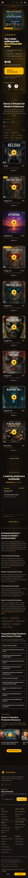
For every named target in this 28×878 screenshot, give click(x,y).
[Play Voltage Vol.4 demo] (14, 257)
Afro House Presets (20, 621)
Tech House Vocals (20, 824)
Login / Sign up (19, 841)
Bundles (3, 814)
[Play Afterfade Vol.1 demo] (14, 222)
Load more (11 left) (14, 458)
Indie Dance (6, 135)
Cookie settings (14, 866)
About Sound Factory (6, 849)
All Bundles (4, 825)
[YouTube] (6, 784)
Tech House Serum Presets (10, 556)
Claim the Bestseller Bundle (12, 71)
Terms (6, 864)
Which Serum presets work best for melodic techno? (12, 656)
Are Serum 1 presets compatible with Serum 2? (12, 700)
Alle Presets (4, 618)
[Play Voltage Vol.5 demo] (14, 187)
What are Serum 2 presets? (10, 645)
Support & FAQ (5, 852)
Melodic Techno (14, 132)
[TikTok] (9, 784)
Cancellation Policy (5, 866)
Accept (20, 874)
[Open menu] (25, 2)
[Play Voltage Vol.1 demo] (14, 362)
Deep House (19, 135)
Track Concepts (5, 846)
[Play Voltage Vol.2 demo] (14, 327)
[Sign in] (13, 2)
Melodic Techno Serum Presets (11, 572)
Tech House (6, 132)
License (11, 864)
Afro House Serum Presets (10, 586)
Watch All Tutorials (15, 750)
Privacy (15, 864)
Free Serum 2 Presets (7, 627)
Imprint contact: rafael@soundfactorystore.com (11, 861)
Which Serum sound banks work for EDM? (12, 688)
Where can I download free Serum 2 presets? (12, 694)
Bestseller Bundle (10, 611)
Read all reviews (13, 521)
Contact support (19, 844)
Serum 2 (8, 122)
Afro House (6, 137)
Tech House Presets (14, 618)
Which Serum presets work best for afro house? (13, 661)
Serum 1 (16, 122)
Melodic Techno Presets (7, 621)
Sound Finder (4, 819)
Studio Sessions (19, 838)
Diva (7, 126)
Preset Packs (4, 811)
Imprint (2, 864)
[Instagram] (2, 784)
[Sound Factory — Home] (2, 2)
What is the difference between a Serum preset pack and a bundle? (13, 683)
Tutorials (3, 841)
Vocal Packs (4, 816)
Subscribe (20, 799)
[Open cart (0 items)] (21, 2)
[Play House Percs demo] (14, 432)
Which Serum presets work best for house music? (12, 667)
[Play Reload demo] (14, 152)
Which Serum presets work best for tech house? (13, 650)
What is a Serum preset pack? (10, 678)
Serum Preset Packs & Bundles (11, 600)
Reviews (3, 844)
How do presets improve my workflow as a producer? (13, 705)
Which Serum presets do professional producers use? (13, 673)
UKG (12, 137)
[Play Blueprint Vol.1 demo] (14, 397)
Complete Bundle (16, 624)
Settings (8, 874)
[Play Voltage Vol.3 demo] (14, 292)
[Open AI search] (17, 2)
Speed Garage (19, 137)
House (12, 135)
